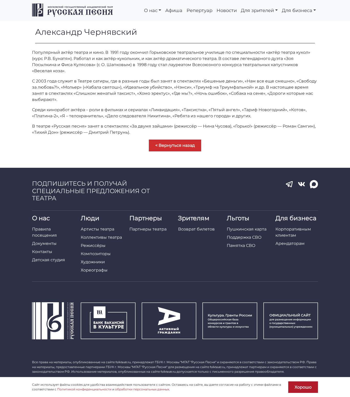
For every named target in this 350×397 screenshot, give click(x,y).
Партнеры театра (148, 229)
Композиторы (96, 253)
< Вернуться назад (175, 145)
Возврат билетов (196, 229)
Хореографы (94, 270)
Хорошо (303, 387)
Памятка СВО (241, 245)
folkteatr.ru (123, 362)
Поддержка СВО (244, 237)
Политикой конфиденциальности (84, 389)
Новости (227, 10)
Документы (44, 243)
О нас (151, 10)
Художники (93, 261)
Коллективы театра (101, 237)
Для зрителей (257, 10)
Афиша (173, 10)
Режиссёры (93, 245)
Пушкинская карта (246, 229)
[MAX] (314, 184)
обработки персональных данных (142, 389)
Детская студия (48, 259)
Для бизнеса (297, 10)
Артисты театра (97, 229)
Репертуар (199, 10)
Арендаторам (290, 243)
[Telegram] (289, 184)
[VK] (301, 184)
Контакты (42, 251)
